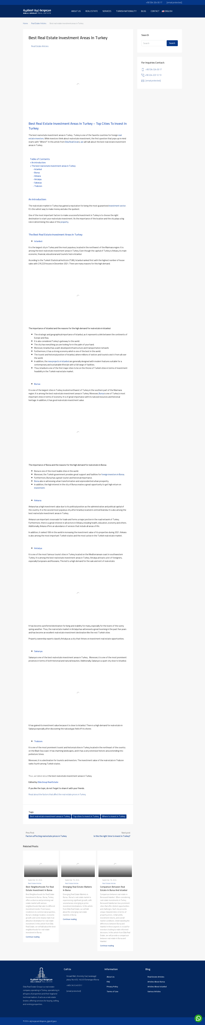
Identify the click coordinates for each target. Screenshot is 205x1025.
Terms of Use (112, 991)
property (64, 222)
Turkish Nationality (126, 11)
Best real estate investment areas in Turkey (50, 816)
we (82, 142)
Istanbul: (38, 169)
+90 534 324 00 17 (153, 69)
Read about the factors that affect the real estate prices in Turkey (57, 794)
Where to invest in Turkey (113, 816)
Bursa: (37, 172)
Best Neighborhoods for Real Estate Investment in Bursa (40, 888)
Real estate (91, 11)
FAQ (108, 981)
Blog (143, 11)
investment (39, 488)
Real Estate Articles (38, 23)
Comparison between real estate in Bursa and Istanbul (113, 888)
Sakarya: (38, 182)
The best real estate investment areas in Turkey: (54, 166)
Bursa (101, 393)
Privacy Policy (112, 986)
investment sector (117, 206)
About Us (110, 977)
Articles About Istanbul (157, 986)
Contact (155, 11)
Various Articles (154, 991)
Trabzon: (38, 186)
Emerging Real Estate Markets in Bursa (77, 888)
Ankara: (37, 176)
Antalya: (38, 179)
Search (172, 43)
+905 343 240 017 (74, 985)
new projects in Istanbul (58, 361)
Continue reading (32, 936)
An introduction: (39, 162)
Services (106, 11)
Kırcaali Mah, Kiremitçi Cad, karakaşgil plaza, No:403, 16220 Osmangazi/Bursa (83, 977)
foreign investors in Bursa (112, 474)
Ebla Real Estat (72, 142)
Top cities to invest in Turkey (86, 816)
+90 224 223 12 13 (153, 75)
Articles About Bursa (156, 981)
